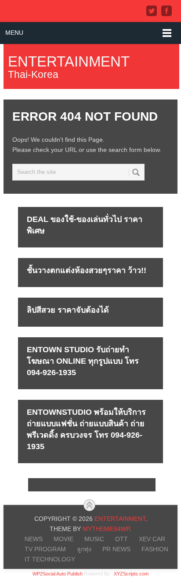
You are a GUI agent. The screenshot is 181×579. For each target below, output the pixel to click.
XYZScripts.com (131, 573)
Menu (14, 32)
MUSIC (94, 538)
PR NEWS (116, 549)
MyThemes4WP (106, 528)
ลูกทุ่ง (84, 549)
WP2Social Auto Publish (58, 573)
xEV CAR (152, 538)
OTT (121, 538)
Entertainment (69, 61)
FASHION (154, 549)
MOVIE (63, 538)
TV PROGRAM (45, 549)
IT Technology (50, 559)
